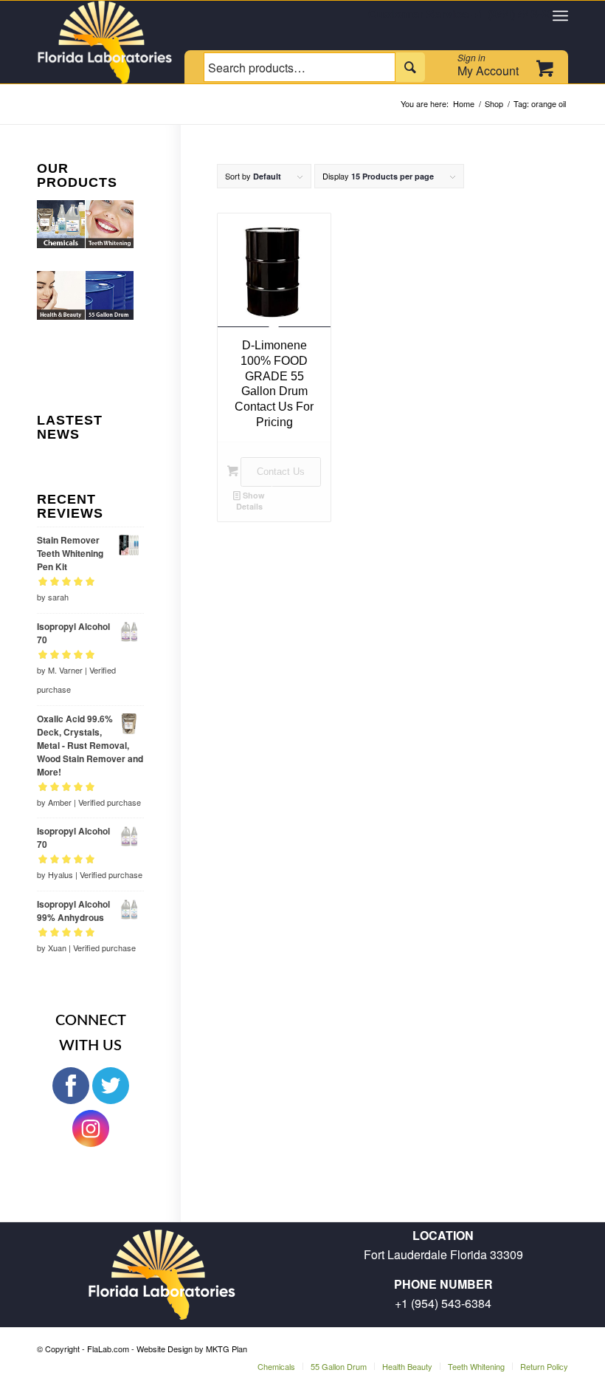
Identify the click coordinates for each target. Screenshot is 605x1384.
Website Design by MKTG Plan (191, 1348)
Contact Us (281, 471)
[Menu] (560, 15)
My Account (488, 65)
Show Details (251, 501)
